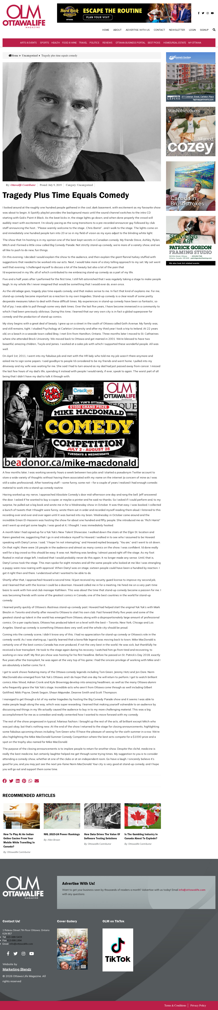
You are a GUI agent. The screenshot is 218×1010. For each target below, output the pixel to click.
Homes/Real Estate (175, 42)
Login (192, 29)
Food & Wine (69, 42)
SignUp (204, 29)
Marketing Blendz (17, 969)
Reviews (107, 42)
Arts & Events (28, 42)
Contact (159, 29)
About (117, 29)
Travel (83, 42)
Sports (44, 42)
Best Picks (154, 42)
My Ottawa (194, 42)
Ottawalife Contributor (23, 185)
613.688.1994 (14, 940)
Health (55, 42)
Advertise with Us (138, 29)
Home (105, 29)
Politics (94, 42)
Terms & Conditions (175, 1005)
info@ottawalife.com (192, 889)
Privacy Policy (198, 1005)
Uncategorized (30, 55)
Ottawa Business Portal (130, 42)
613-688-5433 (14, 937)
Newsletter (177, 29)
